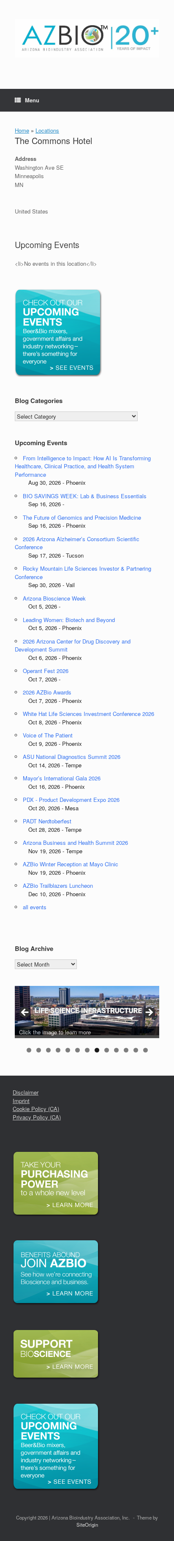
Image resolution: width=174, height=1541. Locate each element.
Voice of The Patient (48, 735)
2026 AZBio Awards (47, 692)
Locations (47, 130)
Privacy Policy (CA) (37, 1117)
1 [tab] (29, 1050)
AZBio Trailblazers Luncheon (58, 885)
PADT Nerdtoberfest (47, 821)
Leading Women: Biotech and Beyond (69, 620)
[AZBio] (87, 38)
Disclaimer (25, 1092)
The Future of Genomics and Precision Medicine (82, 517)
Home (22, 130)
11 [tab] (126, 1050)
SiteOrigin (87, 1524)
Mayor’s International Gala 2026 (62, 778)
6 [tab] (77, 1050)
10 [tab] (116, 1050)
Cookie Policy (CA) (36, 1109)
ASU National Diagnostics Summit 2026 (71, 757)
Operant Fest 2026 (45, 671)
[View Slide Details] (87, 1010)
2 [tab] (38, 1050)
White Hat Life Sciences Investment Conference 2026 (88, 714)
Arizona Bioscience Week (54, 598)
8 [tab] (97, 1050)
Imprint (21, 1101)
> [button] (148, 1013)
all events (34, 907)
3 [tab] (48, 1050)
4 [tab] (58, 1050)
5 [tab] (67, 1050)
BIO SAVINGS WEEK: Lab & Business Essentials (85, 496)
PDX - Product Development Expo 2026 (71, 800)
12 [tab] (135, 1050)
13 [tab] (145, 1050)
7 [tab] (87, 1050)
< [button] (25, 1013)
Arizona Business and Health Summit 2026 (75, 843)
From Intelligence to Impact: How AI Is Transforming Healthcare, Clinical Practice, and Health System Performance (83, 466)
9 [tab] (106, 1050)
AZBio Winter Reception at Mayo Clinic (70, 864)
